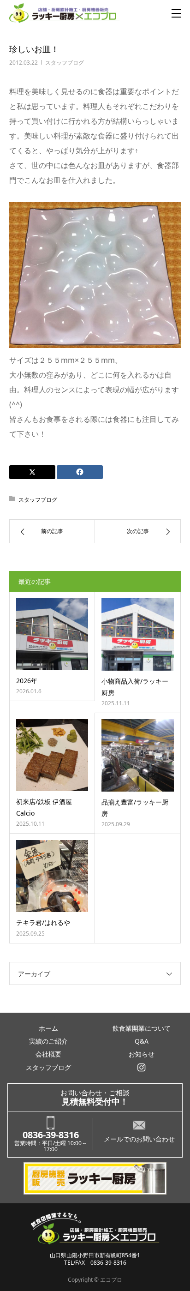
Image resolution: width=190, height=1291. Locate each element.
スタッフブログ (64, 62)
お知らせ (141, 1054)
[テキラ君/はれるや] (52, 876)
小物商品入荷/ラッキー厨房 (134, 687)
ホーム (48, 1028)
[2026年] (52, 634)
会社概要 (48, 1054)
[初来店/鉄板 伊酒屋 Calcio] (52, 755)
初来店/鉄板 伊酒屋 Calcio (44, 807)
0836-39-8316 (51, 1135)
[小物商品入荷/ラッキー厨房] (137, 634)
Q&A (141, 1041)
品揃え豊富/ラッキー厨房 (134, 808)
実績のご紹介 (48, 1041)
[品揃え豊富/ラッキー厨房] (137, 755)
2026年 (26, 680)
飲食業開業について (142, 1028)
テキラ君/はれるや (43, 922)
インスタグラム (141, 1067)
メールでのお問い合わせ (139, 1139)
